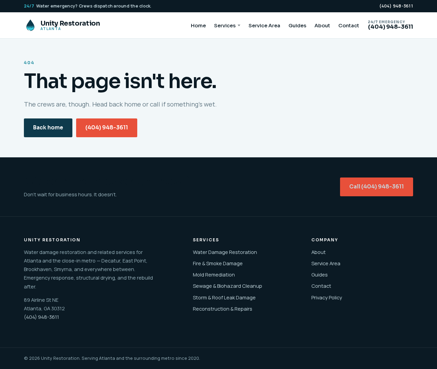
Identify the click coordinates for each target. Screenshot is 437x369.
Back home (48, 127)
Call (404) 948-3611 (376, 186)
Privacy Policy (326, 297)
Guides (297, 26)
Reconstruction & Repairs (222, 308)
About (322, 26)
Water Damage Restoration (225, 252)
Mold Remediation (214, 274)
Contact (348, 26)
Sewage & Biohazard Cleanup (227, 285)
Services (225, 26)
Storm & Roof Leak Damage (224, 297)
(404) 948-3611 (396, 6)
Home (198, 26)
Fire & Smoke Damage (218, 263)
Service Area (264, 26)
